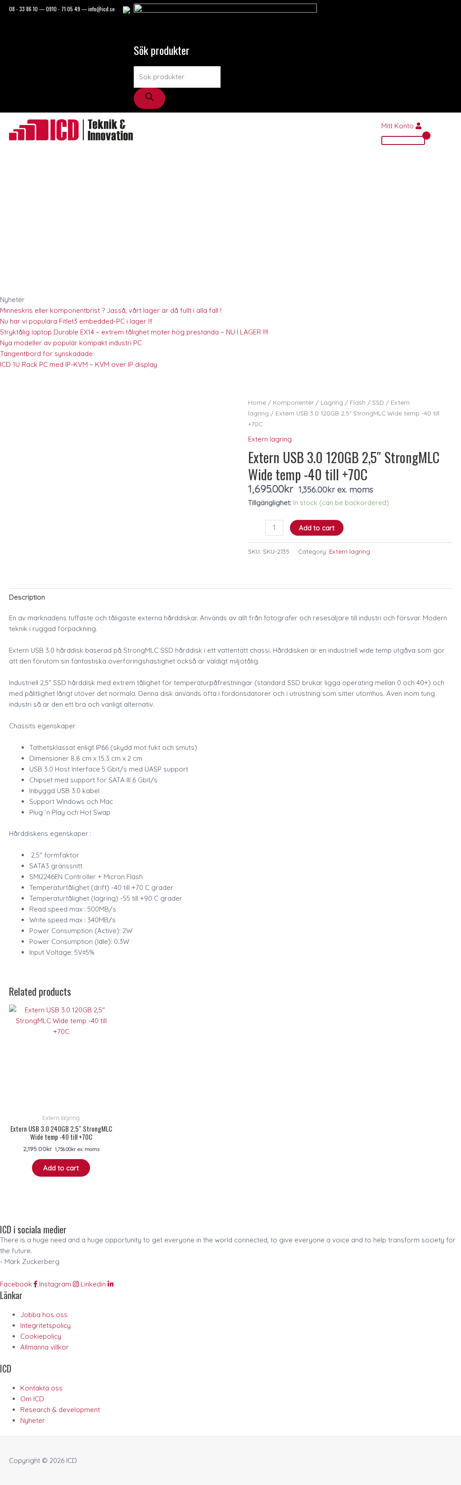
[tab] (27, 597)
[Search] (149, 98)
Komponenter (293, 402)
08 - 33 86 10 (23, 9)
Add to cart (316, 528)
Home (257, 402)
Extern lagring (270, 439)
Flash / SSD (367, 402)
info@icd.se (101, 9)
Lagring (332, 402)
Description (27, 597)
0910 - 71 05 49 (63, 9)
